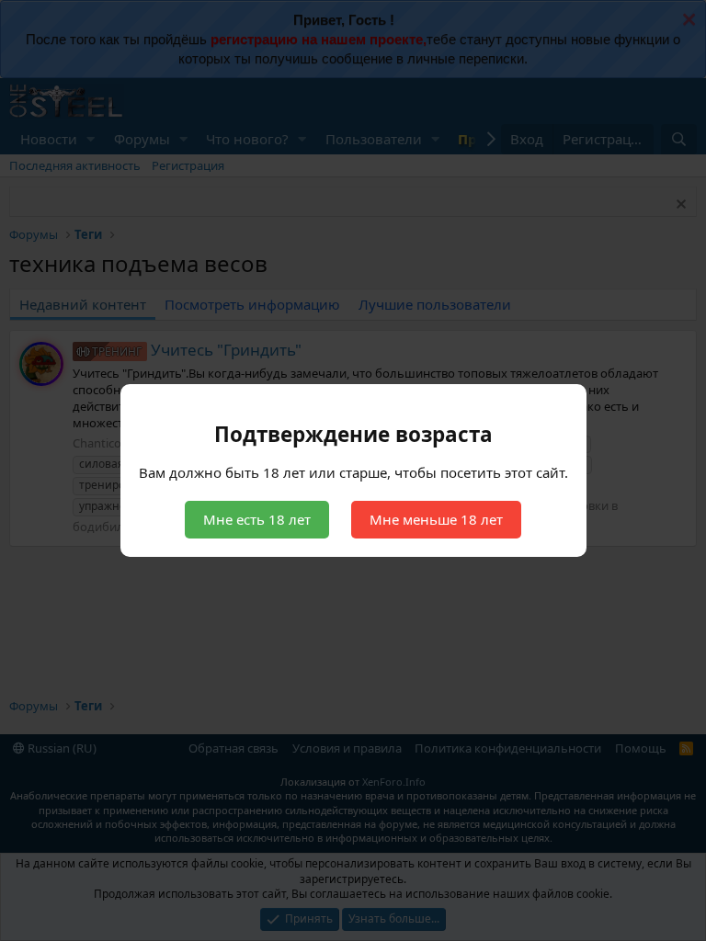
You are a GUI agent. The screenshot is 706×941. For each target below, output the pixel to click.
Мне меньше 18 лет (436, 519)
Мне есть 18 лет (257, 519)
